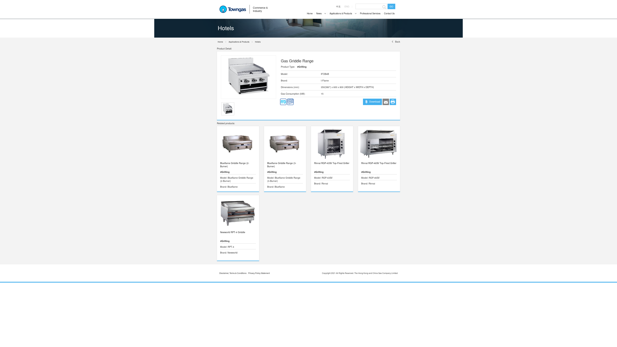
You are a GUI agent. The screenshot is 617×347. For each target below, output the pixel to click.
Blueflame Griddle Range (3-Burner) (281, 164)
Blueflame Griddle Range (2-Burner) (234, 164)
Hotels (258, 41)
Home (310, 13)
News (319, 13)
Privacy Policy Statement (259, 273)
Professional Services (370, 13)
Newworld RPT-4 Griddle (232, 232)
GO (391, 6)
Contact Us (389, 13)
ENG (346, 6)
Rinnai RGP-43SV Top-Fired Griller (331, 163)
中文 (338, 6)
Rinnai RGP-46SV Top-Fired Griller (378, 163)
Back (397, 41)
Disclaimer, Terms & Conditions (232, 273)
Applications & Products (341, 13)
